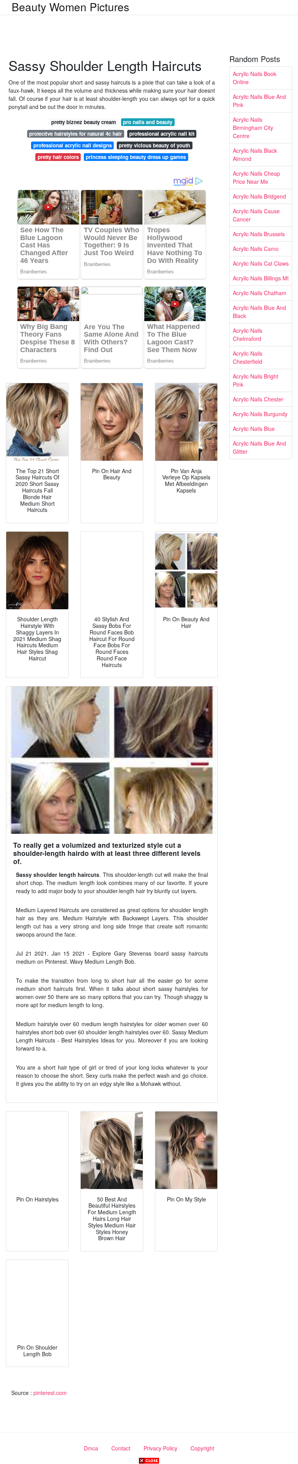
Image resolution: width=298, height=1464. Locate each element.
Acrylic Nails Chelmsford (247, 334)
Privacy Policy (160, 1448)
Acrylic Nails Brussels (259, 234)
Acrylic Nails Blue (254, 428)
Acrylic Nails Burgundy (260, 414)
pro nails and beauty (147, 122)
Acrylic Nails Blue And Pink (259, 101)
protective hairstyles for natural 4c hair (75, 133)
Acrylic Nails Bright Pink (255, 380)
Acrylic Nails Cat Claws (261, 263)
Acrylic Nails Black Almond (255, 154)
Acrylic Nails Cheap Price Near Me (256, 177)
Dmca (91, 1448)
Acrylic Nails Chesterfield (247, 357)
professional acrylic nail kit (161, 133)
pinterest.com (50, 1393)
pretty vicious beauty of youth (154, 145)
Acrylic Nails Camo (256, 248)
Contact (120, 1448)
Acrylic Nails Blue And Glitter (259, 447)
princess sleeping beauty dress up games (136, 157)
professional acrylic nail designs (72, 145)
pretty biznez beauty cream (83, 122)
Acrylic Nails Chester (258, 399)
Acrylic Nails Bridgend (259, 196)
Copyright (202, 1448)
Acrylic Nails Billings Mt (261, 278)
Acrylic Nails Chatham (259, 293)
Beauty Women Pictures (70, 6)
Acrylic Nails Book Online (254, 78)
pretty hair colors (58, 157)
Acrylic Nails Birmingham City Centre (253, 128)
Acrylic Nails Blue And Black (259, 312)
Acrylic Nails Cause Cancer (256, 215)
